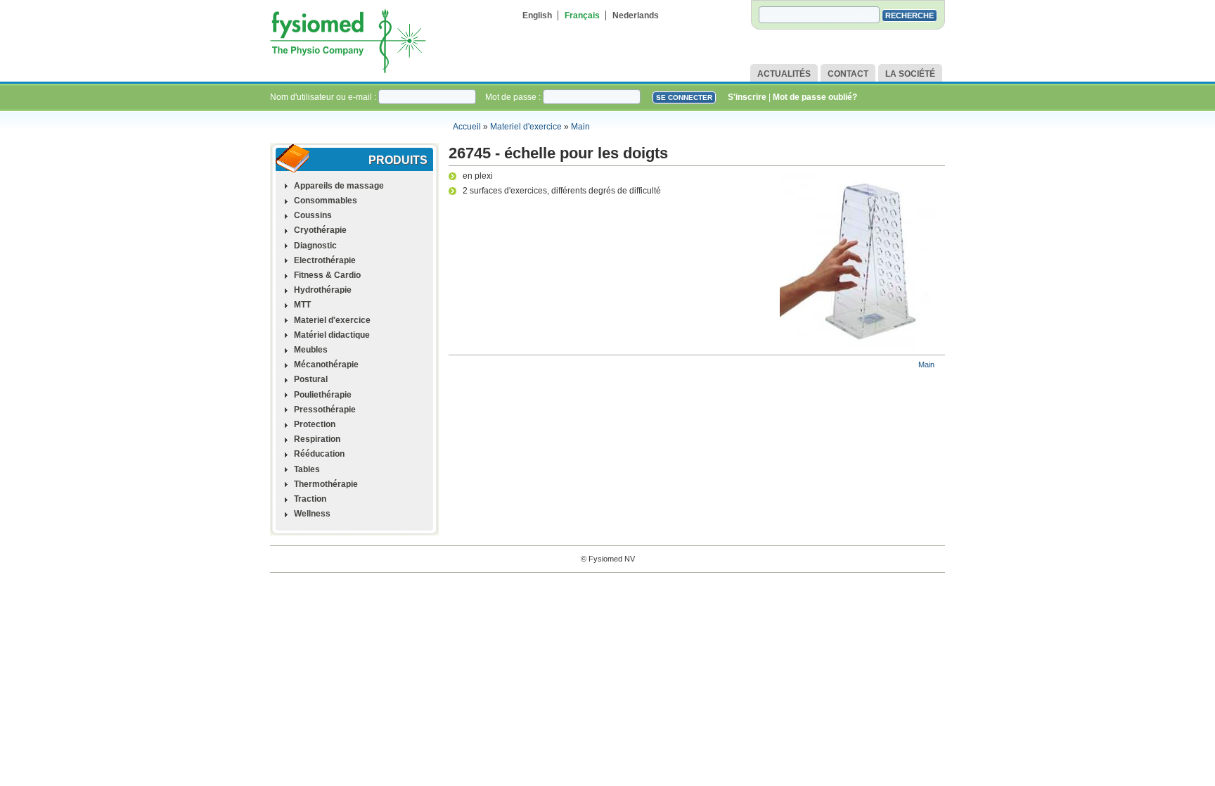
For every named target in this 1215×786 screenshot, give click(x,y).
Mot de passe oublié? (815, 97)
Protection (314, 424)
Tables (307, 469)
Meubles (311, 350)
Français (582, 15)
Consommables (325, 200)
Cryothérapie (320, 230)
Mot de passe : (514, 97)
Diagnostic (315, 246)
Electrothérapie (325, 260)
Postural (311, 379)
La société (910, 74)
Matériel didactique (332, 335)
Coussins (313, 215)
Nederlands (635, 15)
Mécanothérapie (326, 364)
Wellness (312, 514)
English (537, 15)
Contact (848, 74)
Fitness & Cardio (327, 275)
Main (580, 127)
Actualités (784, 74)
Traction (310, 499)
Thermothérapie (326, 484)
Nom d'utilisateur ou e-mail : (324, 97)
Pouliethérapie (323, 395)
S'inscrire (747, 97)
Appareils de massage (339, 186)
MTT (302, 305)
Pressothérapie (325, 409)
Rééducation (319, 454)
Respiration (317, 439)
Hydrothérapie (323, 290)
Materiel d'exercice (526, 127)
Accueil (467, 127)
